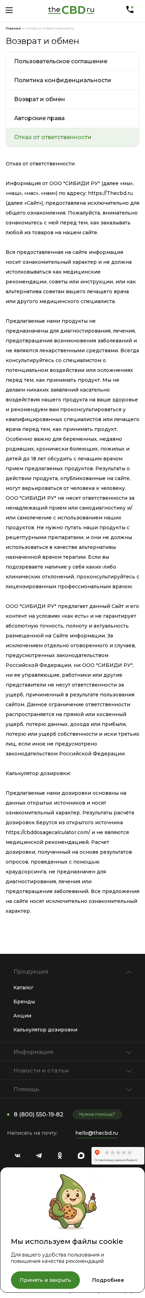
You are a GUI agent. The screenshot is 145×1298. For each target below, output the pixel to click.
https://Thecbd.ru (110, 193)
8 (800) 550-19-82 (38, 1114)
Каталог (23, 987)
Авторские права (39, 118)
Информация (33, 1052)
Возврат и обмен (39, 99)
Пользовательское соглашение (60, 61)
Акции (22, 1015)
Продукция (30, 971)
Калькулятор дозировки (45, 1030)
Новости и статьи (41, 1070)
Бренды (24, 1001)
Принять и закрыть (45, 1280)
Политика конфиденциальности (62, 80)
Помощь (26, 1089)
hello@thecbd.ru (96, 1133)
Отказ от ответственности (53, 137)
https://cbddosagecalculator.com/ (48, 832)
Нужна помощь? (97, 1114)
